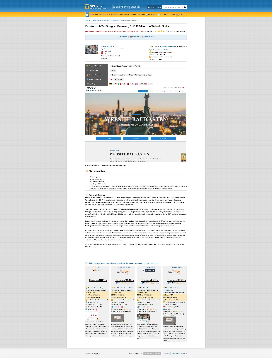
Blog (151, 353)
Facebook (145, 353)
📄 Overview (122, 37)
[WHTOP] (87, 14)
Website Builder (163, 50)
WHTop (87, 20)
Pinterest (153, 353)
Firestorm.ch (116, 20)
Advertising (175, 353)
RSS (159, 353)
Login (153, 7)
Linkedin (156, 353)
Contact (166, 353)
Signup (159, 7)
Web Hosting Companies (101, 20)
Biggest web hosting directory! (99, 8)
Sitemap (184, 353)
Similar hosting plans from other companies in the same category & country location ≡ (123, 263)
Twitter (148, 353)
